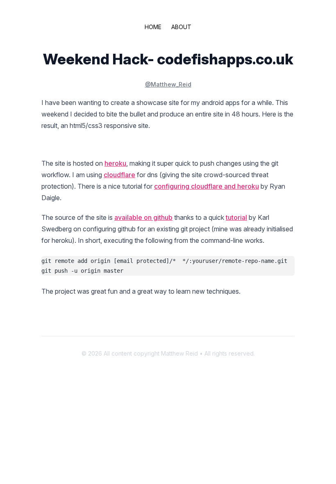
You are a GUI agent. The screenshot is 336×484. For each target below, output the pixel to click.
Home (153, 26)
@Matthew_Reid (168, 84)
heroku (115, 163)
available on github (143, 217)
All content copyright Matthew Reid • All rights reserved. (179, 353)
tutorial (236, 217)
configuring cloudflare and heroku (206, 186)
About (181, 26)
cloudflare (119, 175)
